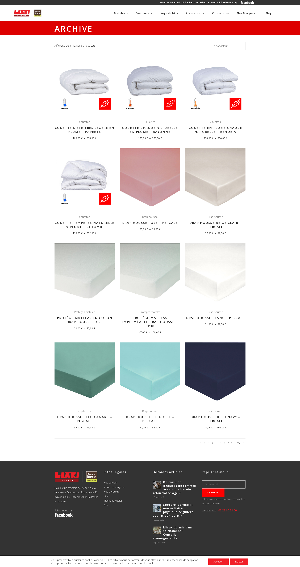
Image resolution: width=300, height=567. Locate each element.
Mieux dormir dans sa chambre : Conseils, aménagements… (173, 532)
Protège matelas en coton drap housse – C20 (84, 320)
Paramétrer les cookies (144, 563)
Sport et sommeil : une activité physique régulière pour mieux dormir (173, 510)
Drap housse (150, 216)
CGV (106, 496)
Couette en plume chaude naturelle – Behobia (215, 130)
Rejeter (239, 561)
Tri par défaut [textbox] (220, 46)
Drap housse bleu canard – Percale (84, 419)
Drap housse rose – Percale (150, 223)
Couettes (84, 121)
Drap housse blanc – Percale (215, 318)
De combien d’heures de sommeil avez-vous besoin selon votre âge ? (174, 487)
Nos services (111, 482)
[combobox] (227, 46)
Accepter (218, 561)
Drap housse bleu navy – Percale (215, 419)
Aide (106, 505)
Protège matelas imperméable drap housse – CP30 (150, 322)
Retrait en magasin (114, 487)
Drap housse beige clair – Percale (215, 225)
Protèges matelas (84, 312)
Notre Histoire (111, 491)
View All (241, 443)
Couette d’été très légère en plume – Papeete (84, 130)
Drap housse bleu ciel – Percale (150, 419)
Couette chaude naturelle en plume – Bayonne (150, 130)
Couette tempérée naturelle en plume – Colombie (84, 225)
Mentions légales (113, 500)
